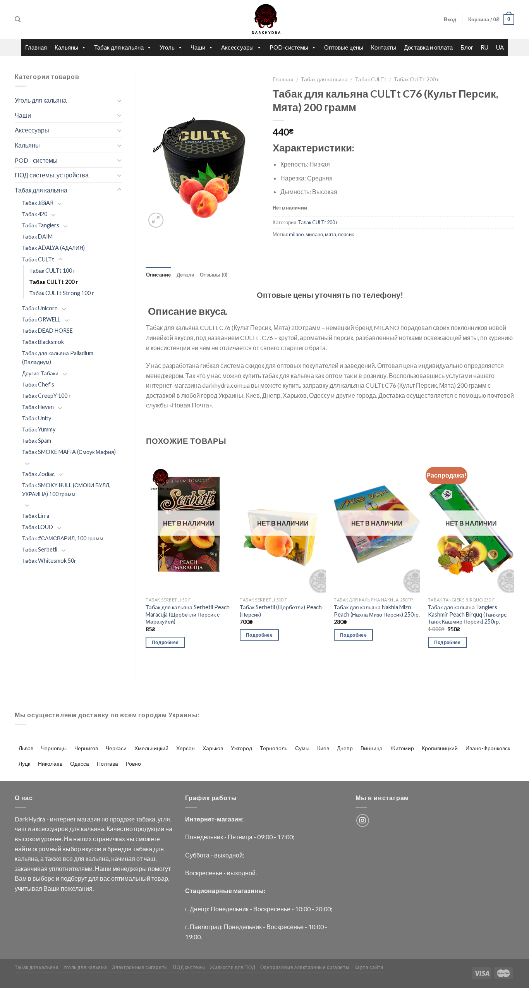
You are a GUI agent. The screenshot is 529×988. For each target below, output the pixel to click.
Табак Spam (36, 440)
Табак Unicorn (40, 308)
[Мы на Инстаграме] (362, 820)
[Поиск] (18, 19)
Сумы (302, 748)
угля (164, 819)
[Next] (514, 562)
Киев (323, 748)
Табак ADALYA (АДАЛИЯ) (53, 247)
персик (346, 234)
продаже (122, 819)
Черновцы (54, 748)
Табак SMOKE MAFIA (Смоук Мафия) (69, 451)
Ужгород (241, 748)
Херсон (185, 748)
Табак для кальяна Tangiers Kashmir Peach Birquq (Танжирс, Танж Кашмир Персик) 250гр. (468, 614)
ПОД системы (189, 967)
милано (314, 234)
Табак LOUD (37, 527)
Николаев (50, 763)
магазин (88, 819)
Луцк (24, 763)
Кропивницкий (440, 748)
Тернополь (273, 748)
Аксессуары (237, 47)
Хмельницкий (151, 748)
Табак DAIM (37, 236)
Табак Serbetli (39, 549)
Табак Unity (36, 418)
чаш (20, 828)
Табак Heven (38, 407)
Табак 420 (34, 214)
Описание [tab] (158, 274)
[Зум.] (155, 220)
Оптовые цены (343, 47)
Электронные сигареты (140, 967)
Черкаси (116, 748)
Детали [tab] (186, 274)
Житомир (402, 748)
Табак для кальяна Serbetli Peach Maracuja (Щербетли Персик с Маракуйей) (188, 614)
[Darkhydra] (264, 19)
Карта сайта (369, 967)
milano (296, 234)
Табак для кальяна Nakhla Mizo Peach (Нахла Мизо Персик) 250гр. (377, 611)
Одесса (79, 763)
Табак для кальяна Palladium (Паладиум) (57, 357)
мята (330, 234)
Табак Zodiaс (38, 474)
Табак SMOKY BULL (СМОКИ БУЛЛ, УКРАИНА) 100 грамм (66, 489)
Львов (26, 748)
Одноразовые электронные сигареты (305, 967)
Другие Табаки (40, 373)
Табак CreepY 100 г (46, 395)
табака (145, 819)
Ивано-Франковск (487, 748)
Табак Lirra (35, 515)
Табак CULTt (38, 259)
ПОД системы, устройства (52, 175)
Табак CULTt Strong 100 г (61, 293)
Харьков (213, 748)
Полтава (107, 763)
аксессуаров (50, 828)
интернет (63, 819)
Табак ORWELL (41, 319)
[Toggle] (119, 100)
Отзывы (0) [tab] (214, 274)
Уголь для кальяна (41, 100)
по (104, 819)
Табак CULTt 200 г (53, 281)
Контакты (383, 47)
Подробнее (165, 642)
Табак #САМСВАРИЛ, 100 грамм (62, 538)
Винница (372, 748)
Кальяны (66, 47)
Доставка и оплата (428, 47)
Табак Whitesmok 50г (49, 560)
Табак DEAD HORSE (47, 330)
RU (484, 47)
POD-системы (289, 47)
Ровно (133, 763)
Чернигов (86, 748)
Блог (466, 47)
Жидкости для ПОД (232, 967)
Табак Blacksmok (43, 341)
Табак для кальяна (119, 47)
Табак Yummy (38, 429)
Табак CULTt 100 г (52, 270)
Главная (36, 47)
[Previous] (146, 562)
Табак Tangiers (40, 225)
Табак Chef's (38, 384)
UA (500, 47)
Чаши (198, 47)
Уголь (167, 47)
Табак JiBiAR (37, 202)
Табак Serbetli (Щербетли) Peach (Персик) (281, 611)
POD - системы (36, 160)
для (74, 828)
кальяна (92, 828)
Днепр (345, 748)
